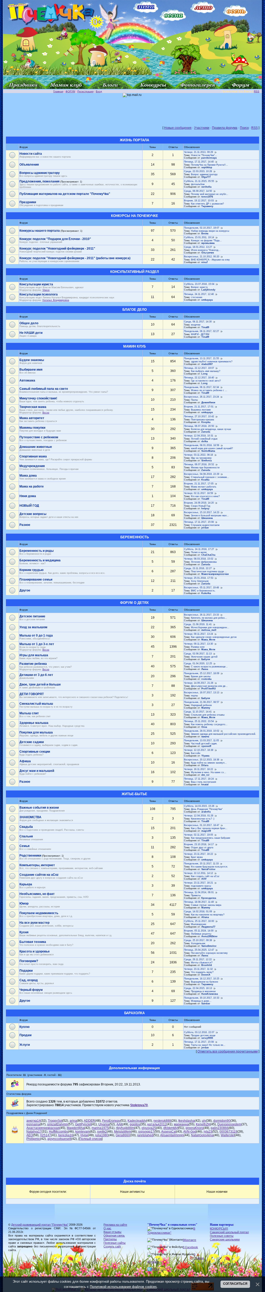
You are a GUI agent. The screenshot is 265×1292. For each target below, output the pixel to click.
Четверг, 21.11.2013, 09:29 (198, 152)
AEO (29, 1135)
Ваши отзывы (112, 1231)
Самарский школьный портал (229, 1232)
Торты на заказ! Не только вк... (208, 1045)
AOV (204, 879)
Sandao (205, 1003)
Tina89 (205, 327)
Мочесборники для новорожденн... (210, 627)
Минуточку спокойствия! (38, 398)
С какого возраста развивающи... (209, 666)
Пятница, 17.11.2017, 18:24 (199, 779)
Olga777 (206, 177)
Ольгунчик (207, 252)
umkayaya (207, 300)
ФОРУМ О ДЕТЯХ (134, 603)
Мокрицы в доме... (201, 1001)
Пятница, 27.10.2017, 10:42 (199, 416)
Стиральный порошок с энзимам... (210, 477)
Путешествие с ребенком (38, 437)
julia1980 (101, 1135)
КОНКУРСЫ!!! (219, 1228)
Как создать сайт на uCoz (205, 876)
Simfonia (206, 460)
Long (204, 373)
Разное (24, 525)
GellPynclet (83, 1124)
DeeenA (205, 974)
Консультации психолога (38, 294)
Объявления (29, 164)
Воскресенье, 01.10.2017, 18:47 (201, 825)
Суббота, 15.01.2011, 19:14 (199, 237)
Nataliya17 (34, 1131)
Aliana (205, 917)
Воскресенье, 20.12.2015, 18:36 (201, 759)
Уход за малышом (33, 627)
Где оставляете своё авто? (206, 380)
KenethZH (203, 1124)
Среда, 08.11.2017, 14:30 (198, 321)
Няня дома (27, 496)
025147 (45, 1135)
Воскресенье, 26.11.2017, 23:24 (201, 397)
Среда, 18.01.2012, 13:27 (198, 247)
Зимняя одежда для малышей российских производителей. (223, 734)
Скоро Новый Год (200, 506)
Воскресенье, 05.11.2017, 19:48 (201, 587)
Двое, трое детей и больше (40, 684)
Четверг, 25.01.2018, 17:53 (198, 578)
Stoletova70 (139, 1105)
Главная (58, 91)
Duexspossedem (229, 1124)
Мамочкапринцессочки (215, 574)
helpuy (205, 508)
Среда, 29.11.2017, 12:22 (198, 959)
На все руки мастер (34, 922)
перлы (194, 695)
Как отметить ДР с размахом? (207, 203)
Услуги (24, 1045)
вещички (195, 324)
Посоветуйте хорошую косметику (209, 953)
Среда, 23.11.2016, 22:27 (198, 568)
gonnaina (33, 1124)
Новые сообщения (178, 128)
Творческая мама (32, 407)
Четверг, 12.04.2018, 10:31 (198, 435)
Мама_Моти (208, 639)
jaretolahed (145, 1135)
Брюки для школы (200, 676)
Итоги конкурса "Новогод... (205, 250)
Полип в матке (199, 552)
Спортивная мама (33, 456)
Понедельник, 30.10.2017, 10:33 (201, 998)
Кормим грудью (31, 570)
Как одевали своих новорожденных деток (214, 637)
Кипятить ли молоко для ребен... (209, 618)
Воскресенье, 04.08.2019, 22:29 (201, 474)
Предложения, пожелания (39, 181)
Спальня (26, 836)
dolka (204, 441)
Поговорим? (28, 961)
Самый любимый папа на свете (43, 389)
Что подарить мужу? (202, 972)
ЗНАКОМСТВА (30, 817)
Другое (24, 590)
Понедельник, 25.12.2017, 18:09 (201, 673)
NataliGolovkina (202, 1135)
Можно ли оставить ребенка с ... (209, 390)
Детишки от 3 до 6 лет (36, 675)
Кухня (23, 932)
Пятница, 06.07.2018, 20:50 (199, 426)
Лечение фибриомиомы (204, 562)
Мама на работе (31, 486)
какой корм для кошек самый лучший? (212, 448)
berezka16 (65, 1135)
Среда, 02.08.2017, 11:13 (198, 653)
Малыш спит (29, 713)
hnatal (205, 784)
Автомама (27, 380)
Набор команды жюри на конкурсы (210, 231)
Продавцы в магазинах (203, 991)
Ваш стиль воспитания (203, 782)
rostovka (206, 679)
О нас (107, 1228)
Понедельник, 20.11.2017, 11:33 (201, 863)
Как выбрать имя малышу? (205, 371)
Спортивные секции (34, 751)
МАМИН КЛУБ (134, 346)
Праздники (27, 202)
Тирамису (207, 206)
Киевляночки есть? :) (202, 818)
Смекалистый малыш (36, 703)
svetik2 (102, 1131)
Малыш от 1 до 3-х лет (36, 644)
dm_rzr (205, 775)
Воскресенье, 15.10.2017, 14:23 (201, 512)
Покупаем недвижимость (38, 913)
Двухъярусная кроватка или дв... (209, 686)
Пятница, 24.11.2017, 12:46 (199, 294)
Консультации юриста (36, 284)
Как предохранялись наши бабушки (210, 838)
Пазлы (194, 400)
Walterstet (228, 1135)
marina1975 (100, 1128)
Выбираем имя (30, 369)
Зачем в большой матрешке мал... (210, 515)
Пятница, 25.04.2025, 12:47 (199, 950)
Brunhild (206, 965)
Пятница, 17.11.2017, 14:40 (199, 161)
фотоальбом (197, 184)
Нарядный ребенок (201, 705)
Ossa (204, 727)
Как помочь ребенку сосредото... (209, 724)
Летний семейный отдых (204, 438)
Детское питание (32, 616)
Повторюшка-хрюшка (202, 419)
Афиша (25, 761)
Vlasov (46, 290)
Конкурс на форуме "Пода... (206, 240)
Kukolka (206, 593)
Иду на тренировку (201, 458)
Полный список (90, 1139)
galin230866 (220, 1128)
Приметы (196, 895)
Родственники (30, 855)
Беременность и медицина (40, 560)
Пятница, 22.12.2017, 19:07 (199, 368)
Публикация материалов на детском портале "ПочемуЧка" (64, 194)
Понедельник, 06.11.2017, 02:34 (201, 387)
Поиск (244, 128)
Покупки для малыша (36, 732)
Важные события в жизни (39, 807)
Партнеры (110, 1239)
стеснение (196, 297)
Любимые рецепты (201, 934)
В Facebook (190, 1247)
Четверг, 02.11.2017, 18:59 (198, 493)
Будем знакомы (31, 360)
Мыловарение (198, 924)
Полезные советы (221, 1235)
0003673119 (228, 1131)
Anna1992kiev (209, 936)
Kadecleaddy (137, 1120)
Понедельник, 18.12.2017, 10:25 (201, 978)
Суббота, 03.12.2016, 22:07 (199, 1032)
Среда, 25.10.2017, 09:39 (198, 940)
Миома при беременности (205, 467)
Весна (204, 233)
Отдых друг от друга (202, 847)
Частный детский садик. (204, 743)
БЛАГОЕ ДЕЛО (134, 310)
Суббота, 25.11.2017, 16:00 (199, 921)
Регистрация (85, 91)
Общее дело (28, 323)
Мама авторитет (31, 418)
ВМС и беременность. (203, 590)
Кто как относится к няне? (205, 496)
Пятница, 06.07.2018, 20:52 (199, 464)
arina (73, 1120)
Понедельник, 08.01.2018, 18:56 (201, 445)
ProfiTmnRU (208, 688)
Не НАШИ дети (30, 333)
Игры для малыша (33, 655)
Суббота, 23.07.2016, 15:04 (199, 284)
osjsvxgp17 (146, 1131)
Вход (99, 91)
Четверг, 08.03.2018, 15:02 (198, 558)
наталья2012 (157, 1124)
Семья (24, 846)
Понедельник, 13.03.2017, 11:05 (201, 740)
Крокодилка (208, 898)
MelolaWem (122, 1131)
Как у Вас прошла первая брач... (209, 828)
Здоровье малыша (33, 723)
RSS (256, 91)
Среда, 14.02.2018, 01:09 (198, 911)
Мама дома (28, 475)
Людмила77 (208, 927)
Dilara (204, 765)
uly (204, 1120)
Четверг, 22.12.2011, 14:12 (198, 873)
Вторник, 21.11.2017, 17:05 (199, 483)
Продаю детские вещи (203, 1035)
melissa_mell (208, 630)
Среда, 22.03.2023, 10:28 (198, 171)
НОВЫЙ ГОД (29, 505)
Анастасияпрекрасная (43, 1128)
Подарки (26, 970)
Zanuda (205, 431)
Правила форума (224, 128)
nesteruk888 (162, 1120)
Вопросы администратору (39, 173)
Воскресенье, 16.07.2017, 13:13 (201, 692)
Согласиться (235, 1284)
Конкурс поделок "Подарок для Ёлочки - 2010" (55, 239)
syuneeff (206, 746)
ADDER (89, 1120)
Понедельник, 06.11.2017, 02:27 (201, 331)
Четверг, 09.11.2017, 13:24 (198, 634)
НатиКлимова (209, 994)
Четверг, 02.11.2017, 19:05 (198, 835)
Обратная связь (114, 1235)
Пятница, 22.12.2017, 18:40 (199, 377)
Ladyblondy (208, 289)
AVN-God (189, 1131)
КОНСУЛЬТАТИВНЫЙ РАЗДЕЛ (134, 272)
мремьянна (208, 243)
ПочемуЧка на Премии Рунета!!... (209, 165)
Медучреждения (32, 466)
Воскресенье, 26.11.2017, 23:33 (201, 614)
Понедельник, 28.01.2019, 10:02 (201, 731)
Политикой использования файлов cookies (123, 1287)
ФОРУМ (70, 91)
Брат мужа (197, 857)
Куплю (24, 1027)
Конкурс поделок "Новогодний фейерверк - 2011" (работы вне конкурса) (74, 258)
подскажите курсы (201, 886)
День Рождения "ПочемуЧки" (207, 809)
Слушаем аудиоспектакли (205, 525)
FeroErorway (111, 1120)
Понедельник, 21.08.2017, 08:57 (201, 702)
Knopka (205, 422)
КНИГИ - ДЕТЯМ (200, 334)
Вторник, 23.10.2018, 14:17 (199, 844)
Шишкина (207, 518)
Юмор (23, 903)
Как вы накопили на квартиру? (207, 914)
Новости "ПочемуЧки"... (204, 155)
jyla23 (208, 1131)
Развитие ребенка (33, 664)
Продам (25, 1035)
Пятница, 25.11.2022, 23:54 (199, 721)
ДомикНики (208, 402)
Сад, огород (28, 980)
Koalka (205, 479)
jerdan (205, 527)
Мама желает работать (203, 486)
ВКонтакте (189, 1239)
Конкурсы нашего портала (39, 230)
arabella (206, 811)
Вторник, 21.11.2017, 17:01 (199, 406)
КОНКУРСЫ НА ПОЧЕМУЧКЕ (134, 216)
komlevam (82, 1131)
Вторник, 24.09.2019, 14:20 (199, 503)
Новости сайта (30, 154)
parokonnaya (209, 158)
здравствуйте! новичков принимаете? (211, 361)
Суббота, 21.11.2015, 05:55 (199, 181)
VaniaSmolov (208, 946)
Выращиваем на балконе (204, 981)
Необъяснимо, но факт (37, 894)
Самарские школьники (225, 1239)
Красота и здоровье (34, 951)
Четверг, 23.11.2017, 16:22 (198, 854)
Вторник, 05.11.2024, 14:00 (199, 930)
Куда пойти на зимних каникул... (209, 762)
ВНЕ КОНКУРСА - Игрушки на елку (210, 259)
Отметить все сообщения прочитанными (227, 1051)
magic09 (206, 831)
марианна (181, 1124)
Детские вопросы (32, 514)
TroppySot (55, 1120)
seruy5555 (207, 1038)
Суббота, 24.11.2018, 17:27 (199, 549)
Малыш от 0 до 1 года (36, 635)
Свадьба (26, 827)
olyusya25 (149, 1128)
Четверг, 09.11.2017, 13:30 (198, 644)
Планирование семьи (35, 579)
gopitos (135, 1124)
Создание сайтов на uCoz (38, 875)
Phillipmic (33, 1139)
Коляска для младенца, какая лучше (211, 429)
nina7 (204, 262)
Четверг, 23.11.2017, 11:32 (198, 969)
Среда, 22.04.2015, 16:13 (198, 988)
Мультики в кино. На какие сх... (208, 772)
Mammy (205, 708)
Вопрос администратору (204, 174)
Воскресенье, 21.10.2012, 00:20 (201, 256)
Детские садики (31, 742)
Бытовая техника (32, 942)
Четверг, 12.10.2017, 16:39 (198, 750)
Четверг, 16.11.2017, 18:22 (198, 769)
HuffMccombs (58, 1131)
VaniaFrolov (208, 869)
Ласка (204, 669)
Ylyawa (205, 755)
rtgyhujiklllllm (125, 1128)
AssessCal (168, 1131)
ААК (119, 1124)
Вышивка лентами (201, 409)
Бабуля (205, 659)
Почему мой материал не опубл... (209, 194)
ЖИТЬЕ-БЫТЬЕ (134, 794)
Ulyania (103, 1124)
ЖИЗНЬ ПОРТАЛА (134, 140)
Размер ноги (197, 647)
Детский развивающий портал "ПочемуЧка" (39, 1224)
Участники (201, 128)
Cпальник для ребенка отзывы (207, 715)
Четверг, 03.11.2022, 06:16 (198, 455)
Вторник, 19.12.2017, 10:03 (199, 200)
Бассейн (195, 753)
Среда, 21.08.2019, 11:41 (198, 624)
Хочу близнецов (200, 581)
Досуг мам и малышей (36, 771)
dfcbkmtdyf (170, 1128)
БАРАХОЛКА (134, 1013)
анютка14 (33, 1120)
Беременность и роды (36, 551)
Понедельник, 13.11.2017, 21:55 (201, 358)
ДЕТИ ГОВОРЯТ (31, 694)
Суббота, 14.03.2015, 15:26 (199, 806)
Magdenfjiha (75, 1128)
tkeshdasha (186, 1120)
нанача (205, 736)
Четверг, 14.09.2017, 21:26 (198, 683)
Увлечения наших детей (204, 656)
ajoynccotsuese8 (59, 1139)
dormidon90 (221, 1120)
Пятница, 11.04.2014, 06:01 (199, 892)
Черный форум (31, 990)
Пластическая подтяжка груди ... (209, 571)
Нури (84, 1135)
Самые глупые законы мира (206, 905)
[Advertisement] (132, 109)
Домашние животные (35, 447)
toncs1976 (207, 196)
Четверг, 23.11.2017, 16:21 (198, 882)
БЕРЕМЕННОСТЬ (134, 537)
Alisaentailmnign (172, 1135)
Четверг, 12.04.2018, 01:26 (198, 815)
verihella (206, 187)
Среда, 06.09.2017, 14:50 (198, 191)
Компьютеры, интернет (37, 865)
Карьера (25, 884)
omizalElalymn (57, 1124)
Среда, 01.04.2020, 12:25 (198, 663)
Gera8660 (123, 1135)
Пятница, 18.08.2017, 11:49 (199, 902)
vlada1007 (207, 364)
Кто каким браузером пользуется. (209, 866)
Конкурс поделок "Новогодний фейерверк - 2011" (57, 248)
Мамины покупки (32, 427)
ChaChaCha (208, 555)
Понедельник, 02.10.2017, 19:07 (201, 228)
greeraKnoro (194, 1128)
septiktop (206, 167)
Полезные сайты (115, 1242)
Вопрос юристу (199, 287)
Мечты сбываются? (201, 962)
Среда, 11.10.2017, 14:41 (198, 711)
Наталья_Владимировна (55, 300)
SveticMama (208, 451)
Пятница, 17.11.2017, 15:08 (199, 522)
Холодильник (198, 943)
